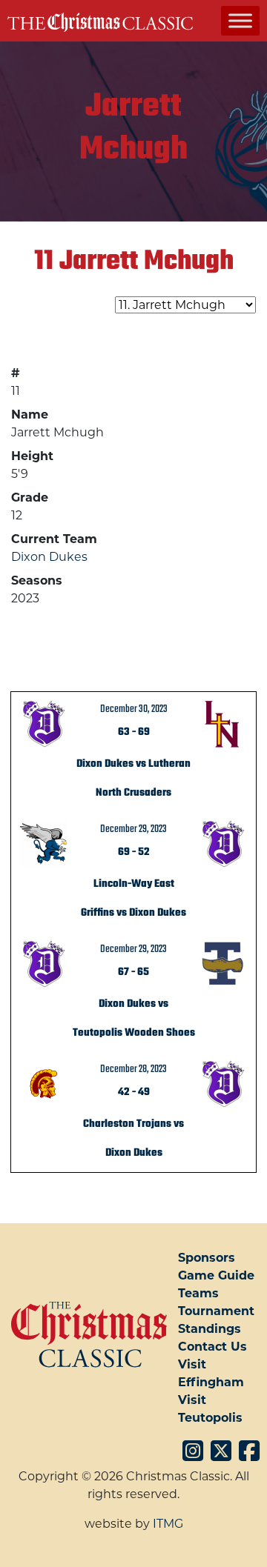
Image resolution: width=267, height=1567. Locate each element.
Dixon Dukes (49, 557)
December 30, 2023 (134, 709)
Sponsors (206, 1258)
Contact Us (212, 1347)
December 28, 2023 (133, 1069)
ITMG (168, 1524)
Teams (198, 1293)
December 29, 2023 (133, 829)
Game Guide (216, 1275)
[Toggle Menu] (240, 20)
